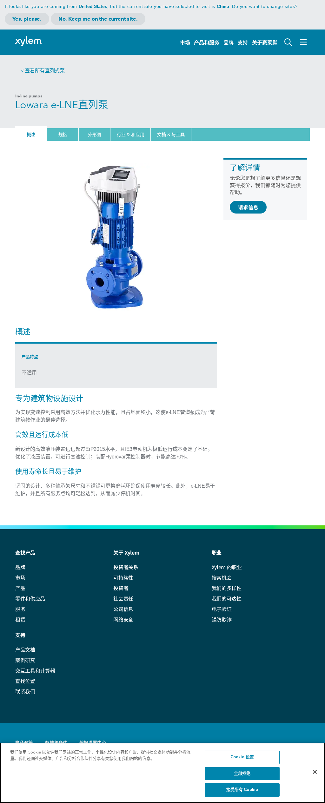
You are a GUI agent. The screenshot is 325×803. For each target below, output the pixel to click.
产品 (20, 588)
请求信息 (248, 207)
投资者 (120, 588)
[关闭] (315, 772)
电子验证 (222, 609)
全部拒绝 (242, 774)
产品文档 (25, 649)
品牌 (228, 42)
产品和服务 (206, 42)
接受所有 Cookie (242, 790)
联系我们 (25, 691)
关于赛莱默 (264, 42)
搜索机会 (222, 577)
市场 (185, 42)
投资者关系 (125, 567)
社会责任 (123, 598)
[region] (162, 773)
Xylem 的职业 (227, 567)
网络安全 (123, 619)
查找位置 (25, 681)
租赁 (20, 619)
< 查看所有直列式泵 (42, 71)
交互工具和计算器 (35, 670)
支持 (243, 42)
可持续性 (123, 577)
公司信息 (123, 609)
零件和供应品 (30, 598)
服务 (20, 609)
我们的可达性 (227, 598)
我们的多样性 (227, 588)
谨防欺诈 (222, 619)
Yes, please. (27, 19)
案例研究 (25, 660)
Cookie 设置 (242, 757)
